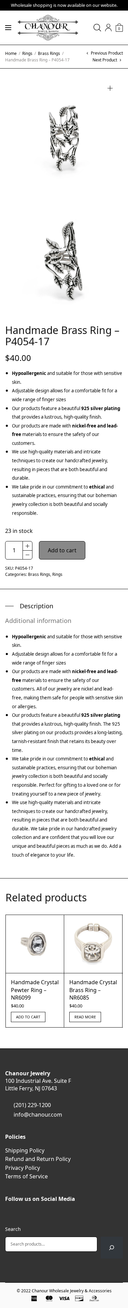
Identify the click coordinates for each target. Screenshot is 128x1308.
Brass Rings (49, 53)
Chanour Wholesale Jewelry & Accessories (72, 1291)
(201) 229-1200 (32, 1105)
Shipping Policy (24, 1150)
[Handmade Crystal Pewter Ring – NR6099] (35, 944)
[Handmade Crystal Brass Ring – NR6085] (93, 944)
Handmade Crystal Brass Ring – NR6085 (93, 989)
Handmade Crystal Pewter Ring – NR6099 (35, 989)
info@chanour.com (38, 1114)
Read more (85, 1016)
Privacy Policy (22, 1168)
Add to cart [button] (28, 1016)
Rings (27, 53)
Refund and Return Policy (38, 1159)
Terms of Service (26, 1176)
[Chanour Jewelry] (47, 27)
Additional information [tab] (38, 620)
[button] (110, 88)
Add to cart (62, 550)
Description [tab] (36, 606)
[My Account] (108, 27)
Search (13, 1229)
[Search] (112, 1248)
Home (11, 53)
